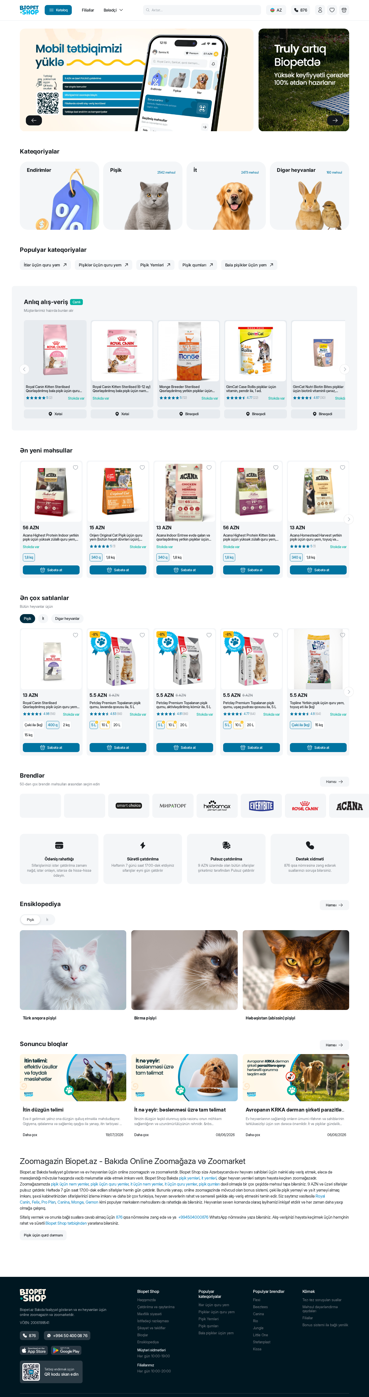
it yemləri (209, 1178)
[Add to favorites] (75, 467)
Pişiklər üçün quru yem (217, 1312)
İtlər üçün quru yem (214, 1305)
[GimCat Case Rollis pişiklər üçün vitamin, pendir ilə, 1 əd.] (255, 351)
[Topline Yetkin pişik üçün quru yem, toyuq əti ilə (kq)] (318, 659)
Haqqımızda (146, 1300)
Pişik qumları (208, 1326)
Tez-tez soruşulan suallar (322, 1300)
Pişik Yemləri (209, 1319)
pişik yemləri (189, 1178)
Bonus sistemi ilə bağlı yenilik (325, 1325)
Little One (260, 1335)
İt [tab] (47, 920)
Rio (255, 1321)
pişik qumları (209, 1184)
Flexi (256, 1300)
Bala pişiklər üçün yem (216, 1333)
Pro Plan (48, 1202)
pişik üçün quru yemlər (110, 1184)
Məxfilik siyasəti (149, 1314)
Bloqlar (142, 1335)
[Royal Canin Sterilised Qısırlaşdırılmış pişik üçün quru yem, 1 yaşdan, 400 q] (51, 659)
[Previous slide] (34, 120)
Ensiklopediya (148, 1342)
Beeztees (260, 1307)
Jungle (258, 1328)
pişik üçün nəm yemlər (70, 1184)
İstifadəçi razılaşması (153, 1321)
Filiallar (307, 1318)
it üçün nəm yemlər (147, 1184)
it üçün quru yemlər (181, 1184)
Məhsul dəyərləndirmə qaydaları (320, 1309)
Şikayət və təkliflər (151, 1328)
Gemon (92, 1202)
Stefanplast (261, 1342)
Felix (36, 1202)
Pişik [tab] (30, 920)
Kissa (257, 1349)
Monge (77, 1202)
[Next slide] (335, 120)
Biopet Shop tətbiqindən (66, 1223)
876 (119, 1217)
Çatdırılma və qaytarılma (155, 1307)
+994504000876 (193, 1217)
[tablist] (37, 919)
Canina (63, 1202)
